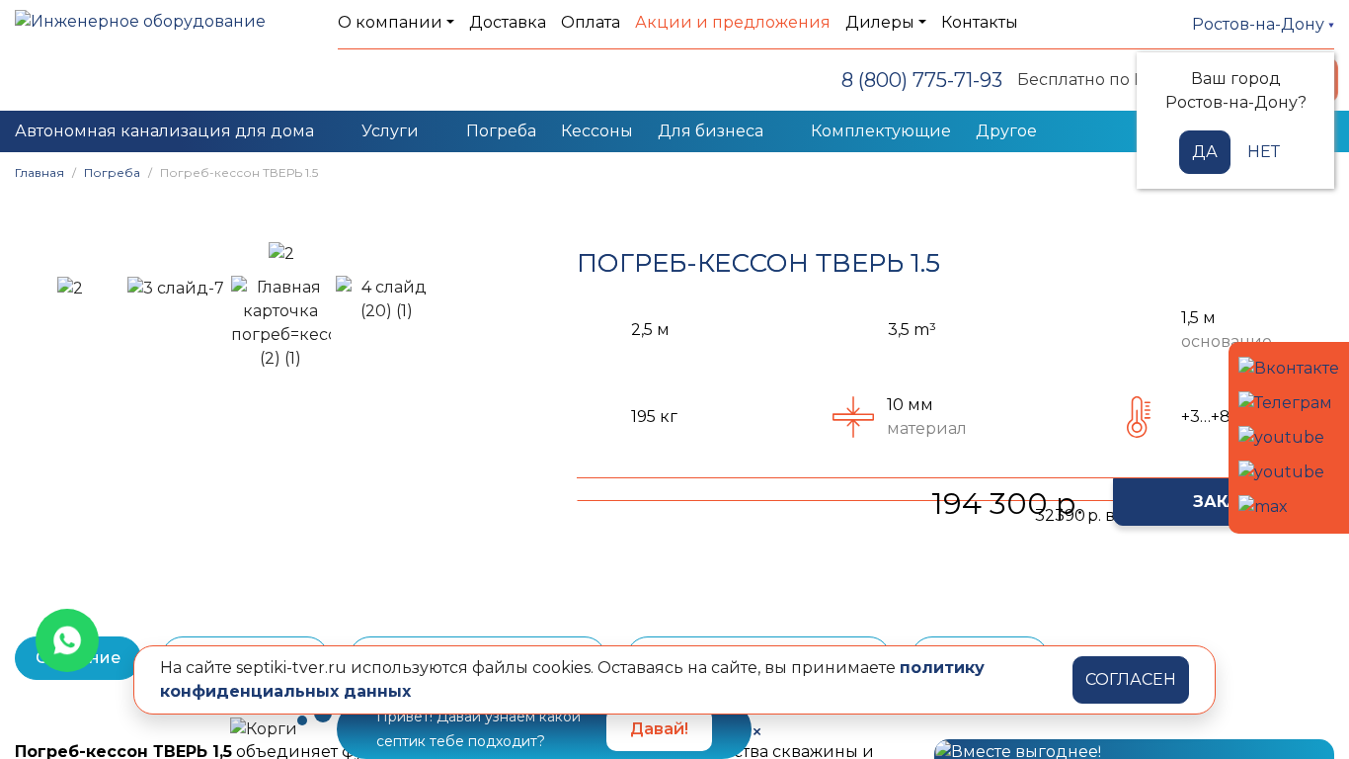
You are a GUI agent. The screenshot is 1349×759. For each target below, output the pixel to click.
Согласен (1130, 679)
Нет (1263, 151)
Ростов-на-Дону (1260, 24)
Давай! (659, 728)
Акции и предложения (733, 22)
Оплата (590, 22)
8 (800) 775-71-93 (921, 80)
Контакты (979, 22)
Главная (39, 172)
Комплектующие (881, 131)
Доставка (507, 22)
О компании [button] (390, 22)
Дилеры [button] (879, 22)
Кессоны (597, 131)
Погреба (501, 131)
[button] (39, 253)
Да (1205, 151)
